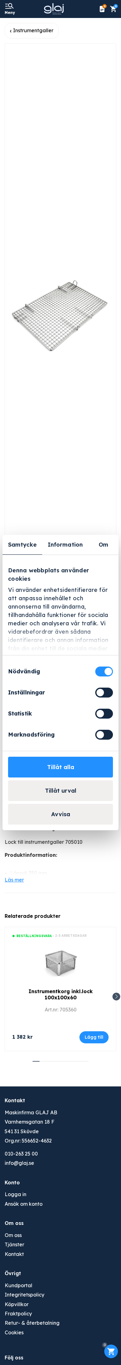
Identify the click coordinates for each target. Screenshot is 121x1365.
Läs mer (14, 880)
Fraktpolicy (18, 1313)
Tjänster (14, 1244)
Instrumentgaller (33, 30)
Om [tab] (103, 544)
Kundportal (18, 1285)
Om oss (13, 1235)
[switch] (104, 693)
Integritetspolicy (24, 1295)
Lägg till (94, 1037)
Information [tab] (65, 544)
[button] (116, 997)
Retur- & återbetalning (32, 1323)
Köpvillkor (17, 1304)
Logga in (15, 1194)
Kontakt (14, 1254)
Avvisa (60, 814)
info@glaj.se (19, 1163)
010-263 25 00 (21, 1154)
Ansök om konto (24, 1204)
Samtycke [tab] (22, 544)
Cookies (14, 1332)
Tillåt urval (60, 790)
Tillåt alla (60, 767)
